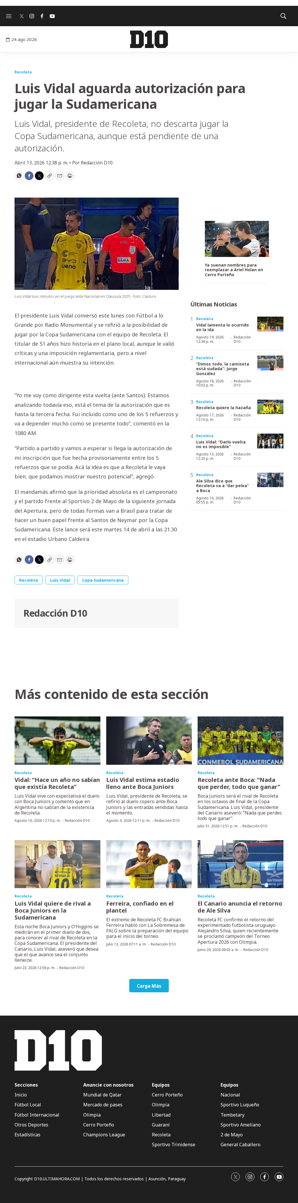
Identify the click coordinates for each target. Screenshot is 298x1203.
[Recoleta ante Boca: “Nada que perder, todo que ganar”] (240, 740)
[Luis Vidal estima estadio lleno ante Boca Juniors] (149, 740)
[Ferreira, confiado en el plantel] (149, 864)
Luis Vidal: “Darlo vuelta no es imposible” (221, 444)
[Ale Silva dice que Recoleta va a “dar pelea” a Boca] (270, 480)
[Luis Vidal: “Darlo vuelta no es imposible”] (270, 441)
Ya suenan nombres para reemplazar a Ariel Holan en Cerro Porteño (234, 270)
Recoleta (23, 71)
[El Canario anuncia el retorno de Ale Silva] (240, 864)
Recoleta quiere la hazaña (223, 407)
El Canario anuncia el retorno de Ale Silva (240, 906)
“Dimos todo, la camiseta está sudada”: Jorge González (222, 369)
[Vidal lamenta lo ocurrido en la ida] (270, 324)
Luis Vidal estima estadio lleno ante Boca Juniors (142, 783)
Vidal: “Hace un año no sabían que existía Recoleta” (57, 783)
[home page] (149, 39)
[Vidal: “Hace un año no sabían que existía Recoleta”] (57, 740)
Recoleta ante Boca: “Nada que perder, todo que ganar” (239, 783)
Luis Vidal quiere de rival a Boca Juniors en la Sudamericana (53, 910)
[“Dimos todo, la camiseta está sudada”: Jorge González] (270, 363)
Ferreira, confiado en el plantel (140, 906)
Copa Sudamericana (103, 580)
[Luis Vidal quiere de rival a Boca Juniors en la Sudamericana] (57, 864)
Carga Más (149, 986)
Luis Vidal (60, 580)
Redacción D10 (55, 613)
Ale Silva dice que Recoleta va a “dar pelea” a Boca (222, 486)
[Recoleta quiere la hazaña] (270, 407)
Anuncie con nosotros (108, 1085)
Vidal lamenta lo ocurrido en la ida (222, 327)
